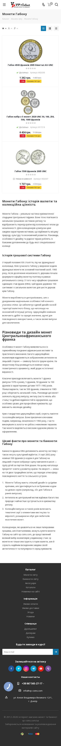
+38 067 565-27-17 (32, 683)
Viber (48, 669)
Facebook (11, 669)
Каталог (30, 569)
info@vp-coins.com (32, 690)
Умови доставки (30, 607)
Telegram (33, 669)
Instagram (26, 669)
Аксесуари (30, 583)
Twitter (19, 669)
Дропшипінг (30, 628)
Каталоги (30, 587)
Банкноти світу (30, 578)
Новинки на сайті (30, 591)
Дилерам (30, 632)
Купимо (30, 637)
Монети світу (31, 574)
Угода (30, 612)
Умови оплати (30, 603)
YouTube (41, 669)
